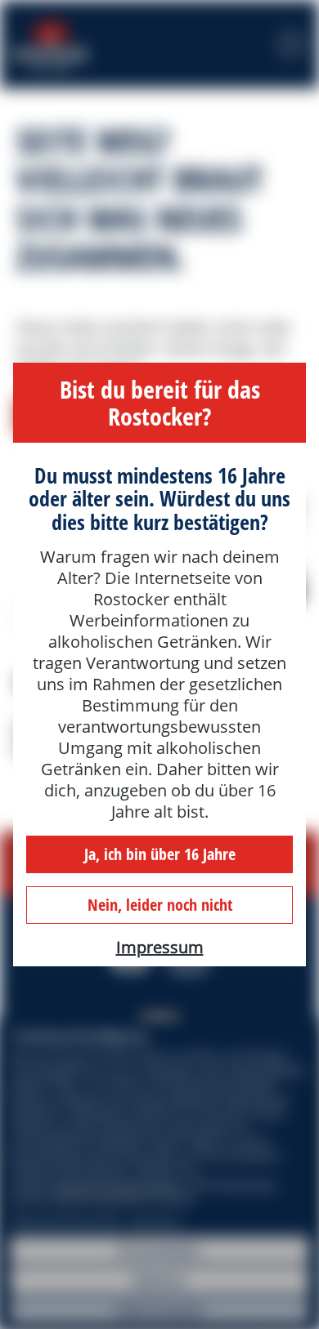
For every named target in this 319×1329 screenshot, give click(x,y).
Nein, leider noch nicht (160, 905)
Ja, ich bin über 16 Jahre (160, 854)
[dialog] (159, 665)
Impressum (160, 947)
